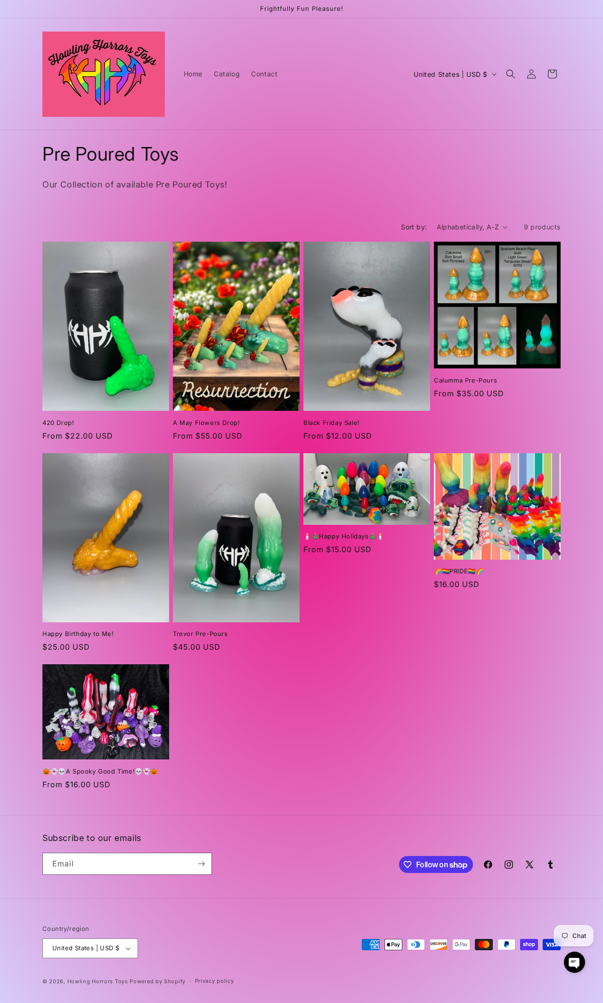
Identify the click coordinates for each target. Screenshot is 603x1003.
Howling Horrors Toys (97, 981)
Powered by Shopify (158, 981)
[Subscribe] (201, 864)
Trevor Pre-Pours (200, 633)
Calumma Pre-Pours (465, 380)
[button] (510, 74)
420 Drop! (58, 422)
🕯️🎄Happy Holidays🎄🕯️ (343, 536)
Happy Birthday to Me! (78, 633)
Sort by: (414, 227)
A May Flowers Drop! (206, 422)
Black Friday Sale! (331, 422)
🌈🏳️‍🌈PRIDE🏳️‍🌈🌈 (458, 571)
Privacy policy (214, 981)
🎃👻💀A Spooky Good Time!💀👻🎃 (100, 771)
